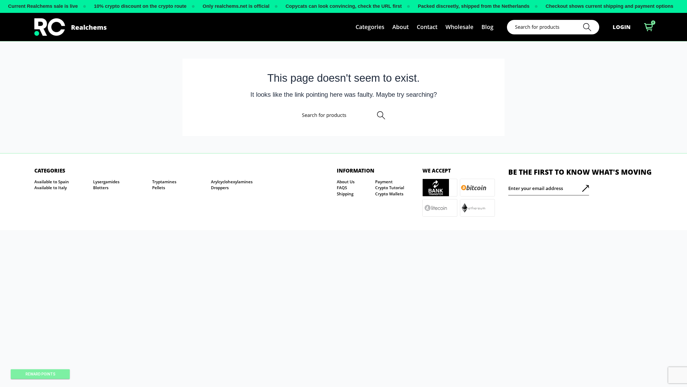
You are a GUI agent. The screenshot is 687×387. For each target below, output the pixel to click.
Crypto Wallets (389, 193)
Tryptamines (164, 181)
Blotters (100, 187)
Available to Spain (51, 181)
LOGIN (622, 27)
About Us (346, 181)
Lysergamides (106, 181)
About (400, 27)
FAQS (342, 187)
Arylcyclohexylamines (232, 181)
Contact (427, 27)
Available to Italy (50, 187)
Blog (487, 27)
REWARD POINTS (40, 374)
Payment (384, 181)
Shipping (345, 193)
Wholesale (459, 27)
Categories (370, 27)
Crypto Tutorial (389, 187)
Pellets (158, 187)
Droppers (220, 187)
